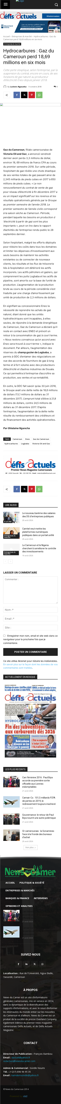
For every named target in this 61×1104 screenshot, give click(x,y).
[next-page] (10, 561)
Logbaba (25, 443)
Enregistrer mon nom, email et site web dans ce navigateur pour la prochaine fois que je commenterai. (30, 639)
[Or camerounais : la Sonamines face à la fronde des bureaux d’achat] (11, 835)
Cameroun (17, 439)
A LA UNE (8, 521)
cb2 (25, 1096)
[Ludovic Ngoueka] (5, 86)
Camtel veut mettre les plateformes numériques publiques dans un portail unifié (38, 531)
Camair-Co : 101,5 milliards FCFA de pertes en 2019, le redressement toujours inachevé (39, 800)
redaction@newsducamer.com (19, 1061)
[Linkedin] (26, 964)
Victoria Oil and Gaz (41, 443)
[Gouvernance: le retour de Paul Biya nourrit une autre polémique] (11, 819)
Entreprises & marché (22, 36)
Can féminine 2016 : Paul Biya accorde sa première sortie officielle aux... (37, 914)
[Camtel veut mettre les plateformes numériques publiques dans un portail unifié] (11, 533)
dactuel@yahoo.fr (21, 1057)
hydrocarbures (11, 443)
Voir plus (29, 847)
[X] (24, 95)
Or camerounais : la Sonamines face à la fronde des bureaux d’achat (38, 834)
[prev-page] (5, 561)
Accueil (6, 36)
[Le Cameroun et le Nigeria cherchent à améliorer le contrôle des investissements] (11, 549)
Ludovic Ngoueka (18, 86)
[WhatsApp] (39, 95)
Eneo (27, 439)
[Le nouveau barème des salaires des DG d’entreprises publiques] (11, 517)
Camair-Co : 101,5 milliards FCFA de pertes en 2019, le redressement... (38, 931)
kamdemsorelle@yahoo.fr (25, 1075)
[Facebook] (17, 95)
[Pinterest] (31, 95)
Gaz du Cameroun (41, 439)
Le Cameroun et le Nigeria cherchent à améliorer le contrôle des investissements (39, 548)
